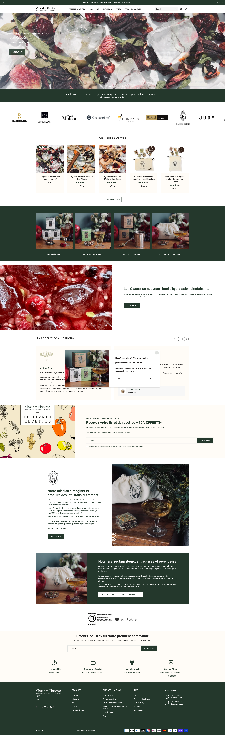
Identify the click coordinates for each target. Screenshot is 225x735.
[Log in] (181, 9)
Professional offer (109, 699)
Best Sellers (76, 695)
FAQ (135, 695)
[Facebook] (38, 707)
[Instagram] (45, 707)
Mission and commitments (112, 703)
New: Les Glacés (78, 710)
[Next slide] (210, 2)
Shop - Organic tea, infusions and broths (115, 707)
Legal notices (138, 710)
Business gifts (108, 695)
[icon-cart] (186, 9)
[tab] (109, 86)
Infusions (75, 699)
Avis (104, 716)
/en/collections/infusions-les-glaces (13, 14)
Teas (73, 703)
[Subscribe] (150, 379)
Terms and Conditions (142, 699)
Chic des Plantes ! (89, 730)
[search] (175, 9)
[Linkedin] (51, 707)
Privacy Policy (139, 703)
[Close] (156, 352)
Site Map (137, 706)
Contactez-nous (177, 704)
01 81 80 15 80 (176, 698)
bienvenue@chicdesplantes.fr (171, 672)
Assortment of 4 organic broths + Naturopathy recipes (175, 179)
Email (93, 440)
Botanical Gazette (109, 712)
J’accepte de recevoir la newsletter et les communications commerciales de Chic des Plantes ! (116, 446)
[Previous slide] (4, 2)
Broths (74, 706)
